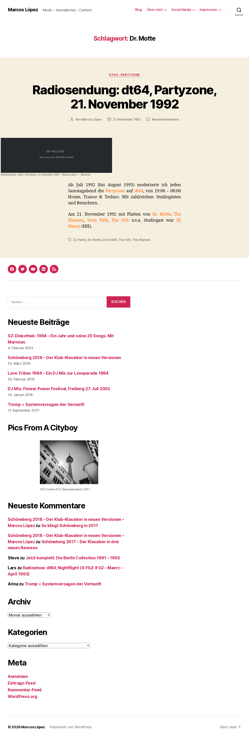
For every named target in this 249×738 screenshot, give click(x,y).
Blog (138, 10)
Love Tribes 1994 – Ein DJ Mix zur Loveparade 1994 (58, 373)
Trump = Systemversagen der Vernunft (46, 404)
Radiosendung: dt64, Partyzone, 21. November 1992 (124, 96)
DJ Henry (80, 240)
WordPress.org (22, 696)
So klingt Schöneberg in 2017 (69, 525)
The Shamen (141, 240)
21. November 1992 (126, 119)
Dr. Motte (94, 240)
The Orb (125, 240)
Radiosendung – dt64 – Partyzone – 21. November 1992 (30, 174)
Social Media (181, 10)
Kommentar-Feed (25, 689)
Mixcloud (85, 174)
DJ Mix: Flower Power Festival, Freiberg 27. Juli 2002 (59, 388)
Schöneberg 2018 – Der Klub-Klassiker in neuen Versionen (64, 357)
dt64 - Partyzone (124, 75)
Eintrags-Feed (22, 683)
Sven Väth (110, 240)
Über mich (155, 10)
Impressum (208, 10)
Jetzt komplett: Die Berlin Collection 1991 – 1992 (73, 557)
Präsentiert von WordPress (71, 727)
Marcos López (23, 9)
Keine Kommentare (165, 119)
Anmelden (18, 676)
